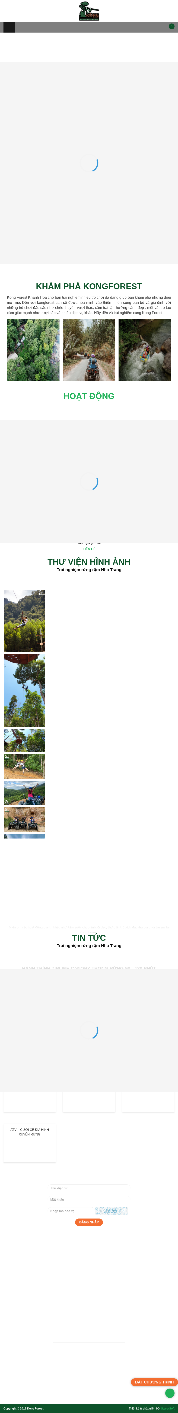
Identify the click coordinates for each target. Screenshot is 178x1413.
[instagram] (103, 1394)
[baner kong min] (89, 118)
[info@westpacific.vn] (75, 1394)
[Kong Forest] (89, 11)
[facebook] (89, 1394)
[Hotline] (61, 1394)
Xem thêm (29, 435)
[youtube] (117, 1394)
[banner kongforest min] (89, 123)
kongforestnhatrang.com (108, 1375)
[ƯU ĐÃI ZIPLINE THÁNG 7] (89, 74)
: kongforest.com (70, 1375)
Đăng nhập (89, 1307)
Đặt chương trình (89, 578)
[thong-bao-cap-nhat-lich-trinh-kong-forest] (89, 35)
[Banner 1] (89, 114)
